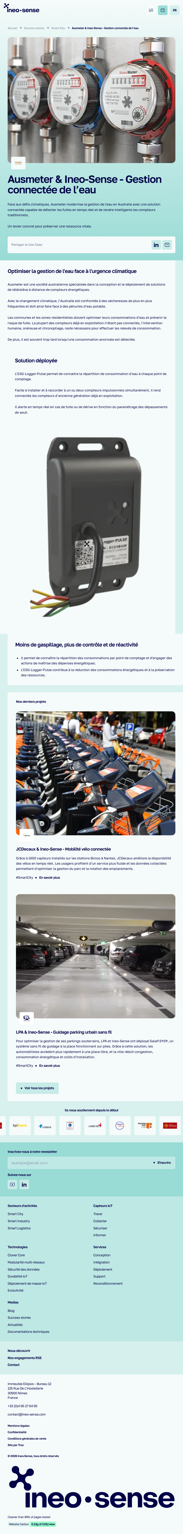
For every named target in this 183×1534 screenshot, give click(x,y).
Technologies (18, 1247)
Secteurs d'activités (22, 1206)
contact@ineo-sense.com (27, 1414)
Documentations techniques (28, 1332)
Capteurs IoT (102, 1206)
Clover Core (16, 1255)
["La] (26, 1126)
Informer (99, 1235)
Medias (13, 1302)
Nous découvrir (19, 1351)
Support (99, 1276)
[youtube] (12, 1184)
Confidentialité (17, 1432)
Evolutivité (15, 1290)
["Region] (126, 1126)
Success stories (34, 28)
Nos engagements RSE (25, 1358)
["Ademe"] (51, 1126)
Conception (102, 1255)
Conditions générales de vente (27, 1438)
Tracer (98, 1214)
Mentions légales (19, 1425)
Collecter (100, 1221)
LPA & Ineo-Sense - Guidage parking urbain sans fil (64, 1032)
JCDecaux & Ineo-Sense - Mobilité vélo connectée (63, 849)
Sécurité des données (24, 1269)
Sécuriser (100, 1228)
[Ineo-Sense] (21, 7)
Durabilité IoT (17, 1276)
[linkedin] (24, 1184)
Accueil (13, 28)
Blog (11, 1311)
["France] (101, 1126)
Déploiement (102, 1269)
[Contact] (163, 10)
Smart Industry (19, 1221)
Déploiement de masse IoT (27, 1284)
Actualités (15, 1325)
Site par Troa (16, 1445)
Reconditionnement (108, 1284)
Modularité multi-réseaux (26, 1262)
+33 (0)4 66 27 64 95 (22, 1406)
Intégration (101, 1262)
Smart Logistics (19, 1228)
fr (175, 10)
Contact (14, 1365)
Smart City (58, 28)
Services (99, 1247)
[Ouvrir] (151, 10)
